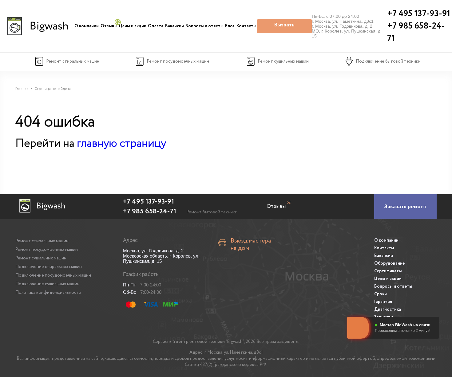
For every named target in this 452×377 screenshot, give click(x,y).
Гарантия (383, 302)
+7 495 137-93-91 (148, 202)
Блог (230, 26)
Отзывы (109, 26)
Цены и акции (132, 26)
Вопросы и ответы (204, 26)
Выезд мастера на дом (251, 244)
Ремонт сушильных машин (40, 258)
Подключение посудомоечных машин (53, 275)
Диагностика (387, 309)
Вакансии (174, 26)
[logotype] (37, 26)
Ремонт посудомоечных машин (46, 250)
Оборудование (389, 263)
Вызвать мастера (284, 27)
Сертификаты (388, 271)
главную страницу (121, 143)
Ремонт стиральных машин (42, 241)
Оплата (155, 26)
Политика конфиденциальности (48, 293)
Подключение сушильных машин (47, 284)
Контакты (246, 26)
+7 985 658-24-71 (149, 211)
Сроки (380, 294)
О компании (86, 26)
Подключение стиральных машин (48, 267)
